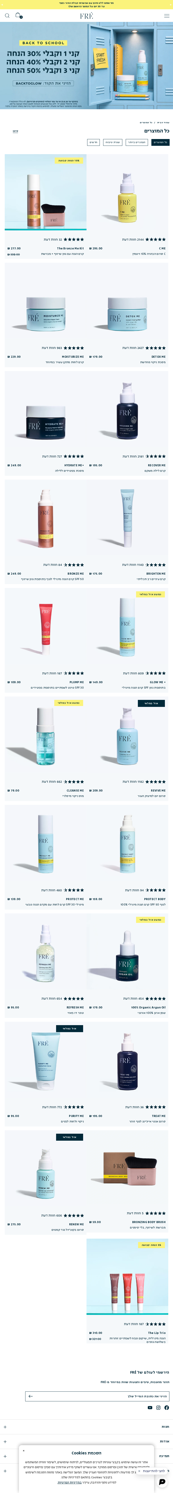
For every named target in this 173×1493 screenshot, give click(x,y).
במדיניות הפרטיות (70, 1482)
